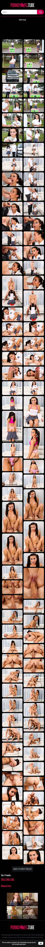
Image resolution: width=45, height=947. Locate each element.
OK (41, 943)
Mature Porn (6, 885)
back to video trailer (22, 869)
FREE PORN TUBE (7, 879)
